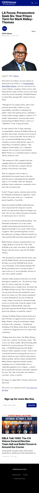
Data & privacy (16, 474)
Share (33, 31)
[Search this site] (32, 2)
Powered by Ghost (19, 478)
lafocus (16, 76)
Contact (25, 474)
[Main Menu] (36, 3)
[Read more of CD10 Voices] (4, 28)
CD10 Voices (7, 33)
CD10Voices (17, 469)
